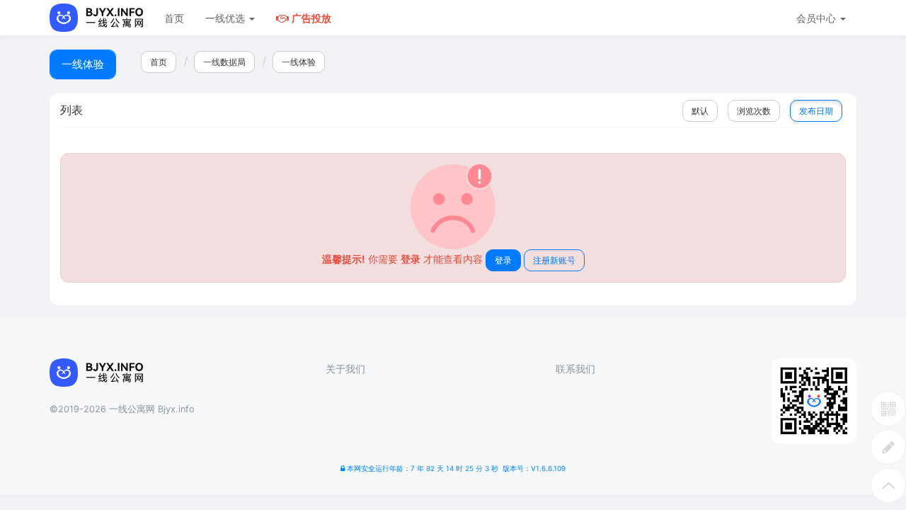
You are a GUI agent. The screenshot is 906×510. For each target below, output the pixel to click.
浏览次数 (754, 111)
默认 (700, 111)
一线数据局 (224, 62)
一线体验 (299, 62)
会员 (816, 18)
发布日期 (816, 111)
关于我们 (345, 369)
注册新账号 (554, 260)
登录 (503, 260)
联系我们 (575, 369)
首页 (174, 18)
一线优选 (226, 18)
